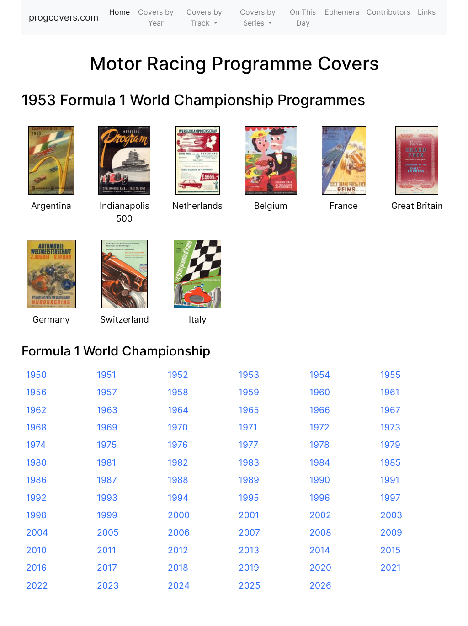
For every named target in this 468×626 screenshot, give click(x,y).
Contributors (388, 11)
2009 (391, 532)
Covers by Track (204, 17)
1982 (178, 462)
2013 (249, 550)
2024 (179, 585)
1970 (178, 427)
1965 (249, 409)
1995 (249, 497)
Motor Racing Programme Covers (234, 63)
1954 (319, 374)
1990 (319, 479)
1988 (178, 479)
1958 (178, 392)
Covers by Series (258, 17)
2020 (320, 567)
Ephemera (341, 11)
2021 (390, 567)
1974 (36, 444)
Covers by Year (156, 17)
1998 (36, 514)
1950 (36, 374)
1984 (319, 462)
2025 (250, 585)
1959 (249, 392)
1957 (107, 392)
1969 (107, 427)
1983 (249, 462)
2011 (106, 550)
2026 (320, 585)
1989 (249, 479)
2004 (37, 532)
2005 (108, 532)
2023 (108, 585)
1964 (178, 409)
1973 (390, 427)
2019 (249, 567)
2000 (179, 514)
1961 (389, 392)
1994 (178, 497)
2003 (391, 514)
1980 (36, 462)
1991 (389, 479)
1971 (248, 427)
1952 (178, 374)
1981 (106, 462)
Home (121, 11)
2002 (320, 514)
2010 (36, 550)
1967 (390, 409)
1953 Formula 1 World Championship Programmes (193, 100)
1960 (319, 392)
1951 (106, 374)
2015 (390, 550)
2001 (249, 514)
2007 (249, 532)
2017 (107, 567)
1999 (107, 514)
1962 (36, 409)
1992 (36, 497)
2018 (178, 567)
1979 (390, 444)
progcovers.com (63, 17)
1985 (390, 462)
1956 (36, 392)
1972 (319, 427)
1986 (36, 479)
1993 (107, 497)
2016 (36, 567)
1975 (107, 444)
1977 (248, 444)
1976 (178, 444)
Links (427, 11)
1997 (390, 497)
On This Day (303, 17)
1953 (249, 374)
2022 (37, 585)
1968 (36, 427)
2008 (320, 532)
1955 (390, 374)
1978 (319, 444)
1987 (107, 479)
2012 (178, 550)
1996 (319, 497)
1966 (319, 409)
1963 (107, 409)
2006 (179, 532)
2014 (319, 550)
